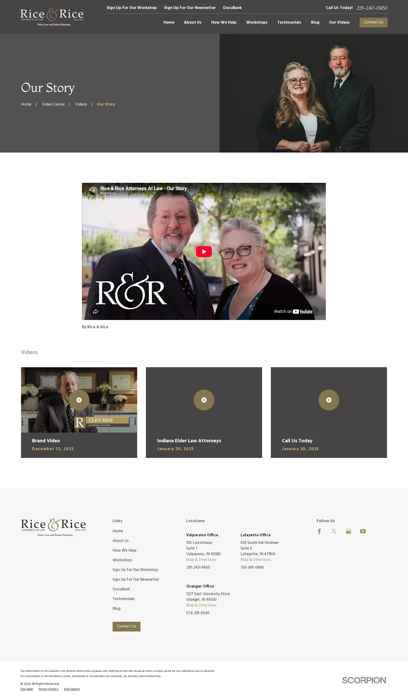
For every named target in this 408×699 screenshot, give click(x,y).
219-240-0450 (372, 8)
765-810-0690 (252, 568)
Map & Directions (201, 560)
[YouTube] (363, 531)
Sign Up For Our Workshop (132, 8)
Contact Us (373, 22)
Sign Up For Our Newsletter (190, 8)
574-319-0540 (197, 613)
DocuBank (232, 8)
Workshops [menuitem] (257, 22)
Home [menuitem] (168, 22)
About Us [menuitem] (193, 22)
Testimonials (124, 599)
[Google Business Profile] (348, 531)
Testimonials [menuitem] (289, 22)
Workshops (122, 560)
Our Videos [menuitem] (339, 22)
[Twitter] (334, 531)
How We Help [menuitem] (224, 22)
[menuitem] (26, 689)
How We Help (124, 550)
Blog (116, 608)
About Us (121, 541)
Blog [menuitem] (315, 22)
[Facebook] (319, 531)
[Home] (51, 17)
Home (118, 531)
